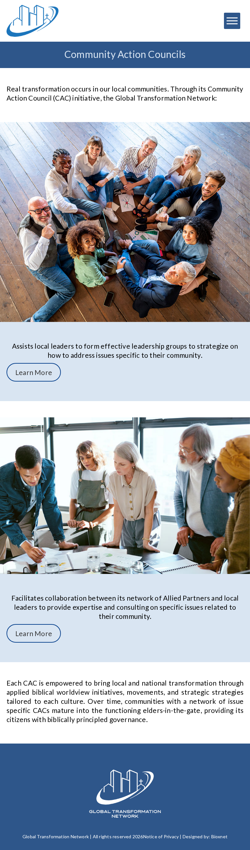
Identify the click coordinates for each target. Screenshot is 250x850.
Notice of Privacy (161, 836)
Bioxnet (219, 836)
